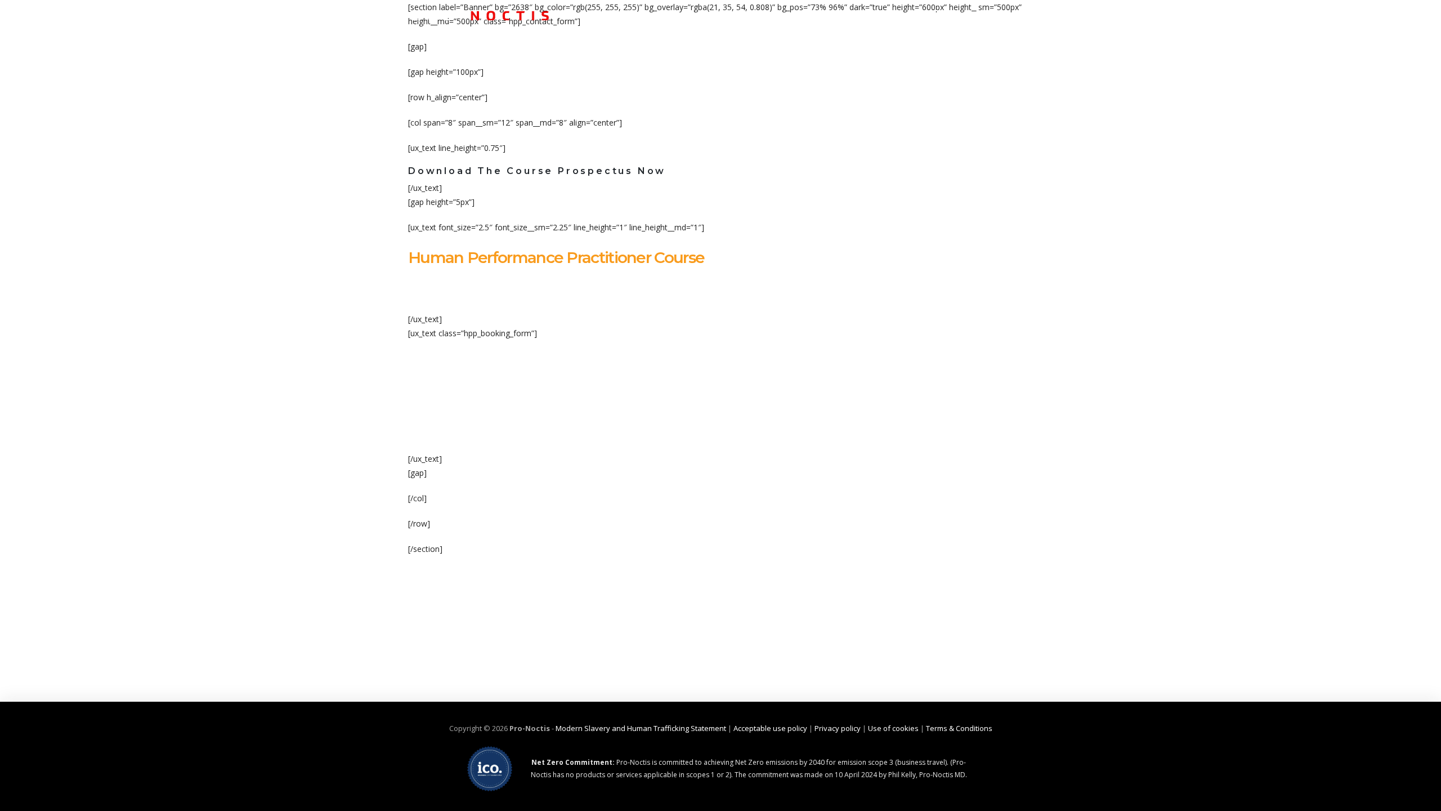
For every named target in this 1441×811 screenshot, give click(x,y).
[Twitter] (956, 14)
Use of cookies (893, 728)
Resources (921, 57)
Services (596, 57)
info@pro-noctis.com (857, 14)
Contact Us (1000, 57)
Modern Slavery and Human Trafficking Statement (641, 728)
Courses (663, 57)
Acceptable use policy (770, 728)
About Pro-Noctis (752, 57)
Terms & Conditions (959, 728)
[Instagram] (979, 14)
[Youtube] (1024, 14)
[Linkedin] (1002, 14)
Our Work (844, 57)
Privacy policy (838, 728)
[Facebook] (934, 14)
